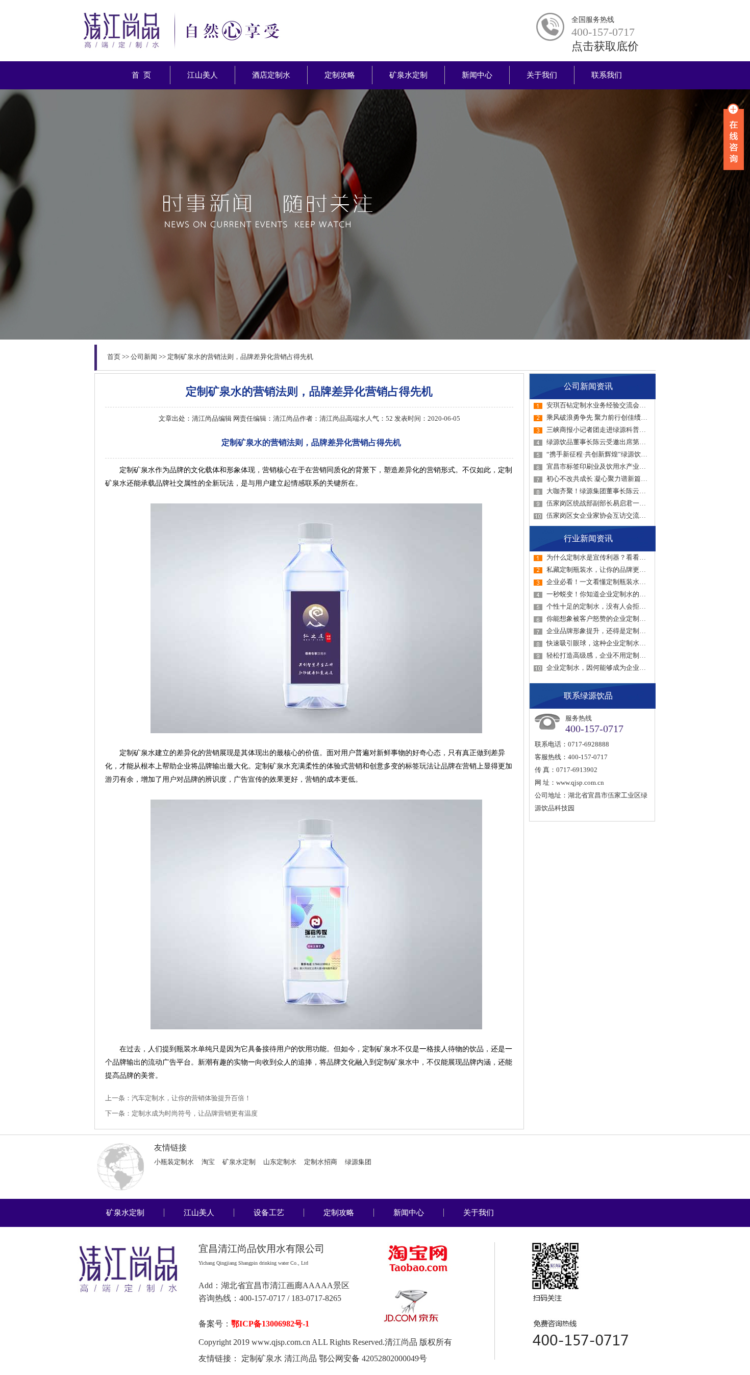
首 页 (141, 75)
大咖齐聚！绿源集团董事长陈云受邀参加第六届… (619, 491)
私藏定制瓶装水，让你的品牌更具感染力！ (609, 569)
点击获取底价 (605, 46)
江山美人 (202, 75)
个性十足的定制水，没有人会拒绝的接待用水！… (619, 606)
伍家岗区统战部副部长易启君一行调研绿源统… (616, 503)
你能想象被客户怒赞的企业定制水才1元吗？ (611, 618)
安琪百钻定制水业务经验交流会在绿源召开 (609, 405)
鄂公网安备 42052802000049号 (373, 1358)
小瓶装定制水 (174, 1162)
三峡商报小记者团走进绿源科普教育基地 (606, 429)
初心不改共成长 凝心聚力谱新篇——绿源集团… (616, 479)
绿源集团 (358, 1162)
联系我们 (606, 75)
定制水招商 (320, 1162)
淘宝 (208, 1162)
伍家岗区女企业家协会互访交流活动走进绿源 (612, 515)
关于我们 (542, 75)
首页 (113, 356)
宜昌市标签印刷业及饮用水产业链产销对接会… (616, 466)
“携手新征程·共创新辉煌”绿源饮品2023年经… (614, 454)
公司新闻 (144, 356)
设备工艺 (269, 1213)
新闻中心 (477, 75)
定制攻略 (339, 75)
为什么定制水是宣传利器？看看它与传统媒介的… (619, 557)
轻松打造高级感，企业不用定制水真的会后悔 (612, 655)
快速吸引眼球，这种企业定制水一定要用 (606, 643)
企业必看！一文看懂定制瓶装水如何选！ (606, 582)
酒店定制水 (271, 75)
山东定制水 (279, 1162)
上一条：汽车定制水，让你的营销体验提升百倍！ (178, 1098)
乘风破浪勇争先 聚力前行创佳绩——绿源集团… (616, 417)
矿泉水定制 (408, 75)
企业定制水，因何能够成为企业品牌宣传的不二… (619, 667)
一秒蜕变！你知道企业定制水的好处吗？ (606, 594)
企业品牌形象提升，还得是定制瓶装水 (602, 631)
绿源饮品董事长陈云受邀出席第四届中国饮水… (616, 442)
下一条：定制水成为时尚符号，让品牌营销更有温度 (181, 1113)
